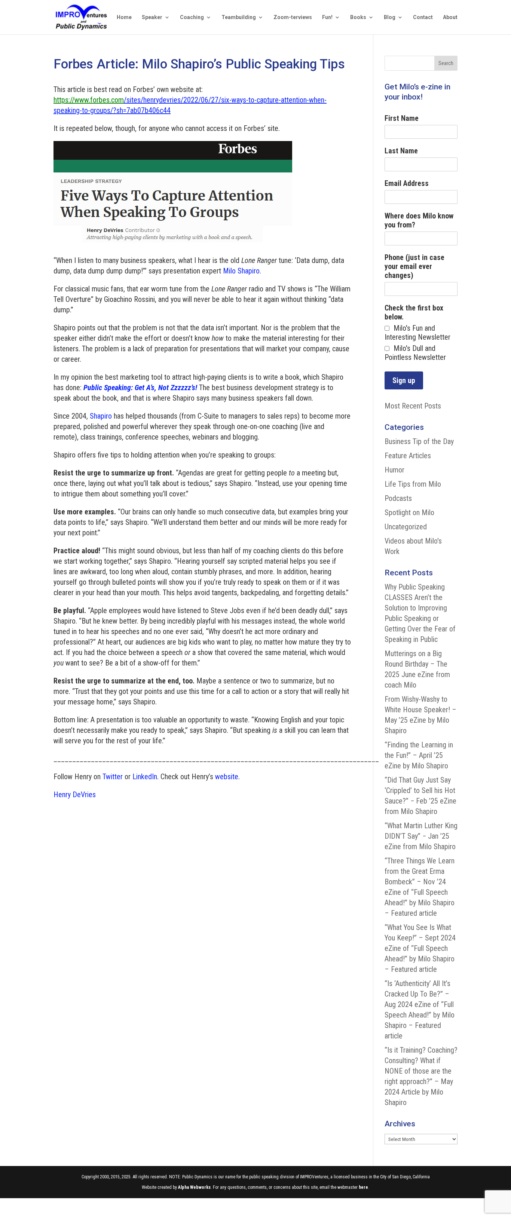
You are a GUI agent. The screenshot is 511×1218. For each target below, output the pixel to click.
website (226, 776)
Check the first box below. (414, 312)
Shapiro (101, 415)
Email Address (407, 183)
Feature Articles (408, 455)
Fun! (327, 17)
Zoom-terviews (292, 17)
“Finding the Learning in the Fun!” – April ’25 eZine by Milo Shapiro (419, 755)
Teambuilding (238, 17)
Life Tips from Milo (413, 484)
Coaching (192, 17)
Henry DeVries (74, 794)
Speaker (152, 17)
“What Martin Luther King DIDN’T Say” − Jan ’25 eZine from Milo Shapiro (421, 836)
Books (358, 17)
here (363, 1187)
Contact (423, 17)
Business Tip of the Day (419, 441)
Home (124, 17)
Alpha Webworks (194, 1187)
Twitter (112, 776)
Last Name (401, 150)
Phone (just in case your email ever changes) (414, 266)
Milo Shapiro (241, 270)
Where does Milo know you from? (419, 220)
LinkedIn (144, 776)
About (450, 17)
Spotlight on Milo (409, 512)
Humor (394, 469)
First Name (402, 118)
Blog (389, 17)
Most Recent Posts (413, 405)
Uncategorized (406, 526)
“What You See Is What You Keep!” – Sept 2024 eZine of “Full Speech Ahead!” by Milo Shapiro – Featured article (420, 948)
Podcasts (398, 498)
